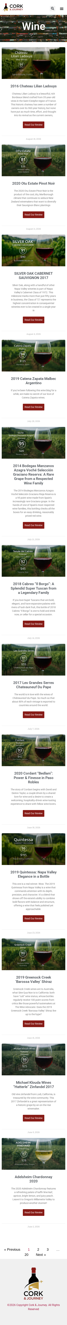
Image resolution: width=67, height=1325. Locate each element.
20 (26, 1255)
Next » (41, 1255)
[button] (52, 8)
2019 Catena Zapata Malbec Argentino (33, 381)
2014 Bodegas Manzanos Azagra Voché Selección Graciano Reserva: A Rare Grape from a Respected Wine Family (33, 474)
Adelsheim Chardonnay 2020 (33, 1179)
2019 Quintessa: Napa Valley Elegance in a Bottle (33, 874)
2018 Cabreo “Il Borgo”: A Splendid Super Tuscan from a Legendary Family (33, 588)
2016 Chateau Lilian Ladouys (33, 86)
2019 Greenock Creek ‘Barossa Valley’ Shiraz (33, 979)
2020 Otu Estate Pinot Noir (33, 183)
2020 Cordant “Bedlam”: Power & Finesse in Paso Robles (33, 777)
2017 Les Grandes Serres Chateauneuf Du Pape (33, 685)
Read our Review (34, 124)
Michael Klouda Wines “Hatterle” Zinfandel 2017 (33, 1084)
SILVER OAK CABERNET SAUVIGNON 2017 (33, 275)
